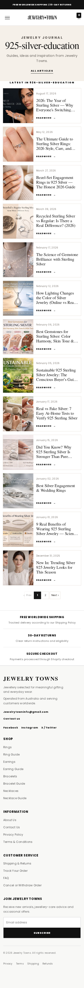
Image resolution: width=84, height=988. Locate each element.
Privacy (8, 963)
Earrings (9, 762)
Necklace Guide (14, 798)
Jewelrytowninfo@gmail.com (25, 712)
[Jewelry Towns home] (42, 17)
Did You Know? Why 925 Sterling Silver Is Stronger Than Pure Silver (53, 454)
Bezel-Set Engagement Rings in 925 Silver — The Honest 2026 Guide (55, 182)
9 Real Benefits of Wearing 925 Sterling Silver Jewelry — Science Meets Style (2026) (56, 531)
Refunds (47, 963)
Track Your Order (15, 871)
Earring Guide (13, 769)
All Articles (42, 71)
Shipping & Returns (17, 863)
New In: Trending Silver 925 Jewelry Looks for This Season (55, 567)
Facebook (10, 727)
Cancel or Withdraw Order (22, 885)
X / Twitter (49, 727)
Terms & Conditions (17, 842)
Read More (46, 117)
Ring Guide (11, 754)
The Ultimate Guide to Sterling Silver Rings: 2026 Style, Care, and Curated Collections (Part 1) (56, 148)
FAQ (6, 878)
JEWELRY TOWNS (30, 678)
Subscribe (42, 933)
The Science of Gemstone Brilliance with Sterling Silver (57, 259)
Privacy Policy (13, 835)
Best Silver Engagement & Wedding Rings (55, 488)
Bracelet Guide (14, 784)
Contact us (11, 719)
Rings (7, 747)
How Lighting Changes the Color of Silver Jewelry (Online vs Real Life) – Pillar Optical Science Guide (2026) (55, 302)
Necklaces (10, 791)
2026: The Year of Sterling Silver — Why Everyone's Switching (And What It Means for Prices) (55, 109)
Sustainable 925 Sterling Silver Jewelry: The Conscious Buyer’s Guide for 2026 (56, 377)
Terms (20, 963)
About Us (9, 820)
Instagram (29, 727)
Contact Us (11, 827)
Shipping (33, 963)
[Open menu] (7, 17)
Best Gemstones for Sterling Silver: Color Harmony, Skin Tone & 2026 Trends (55, 338)
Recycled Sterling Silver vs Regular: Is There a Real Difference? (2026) (55, 220)
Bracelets (10, 776)
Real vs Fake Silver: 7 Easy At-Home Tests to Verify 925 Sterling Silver (56, 413)
